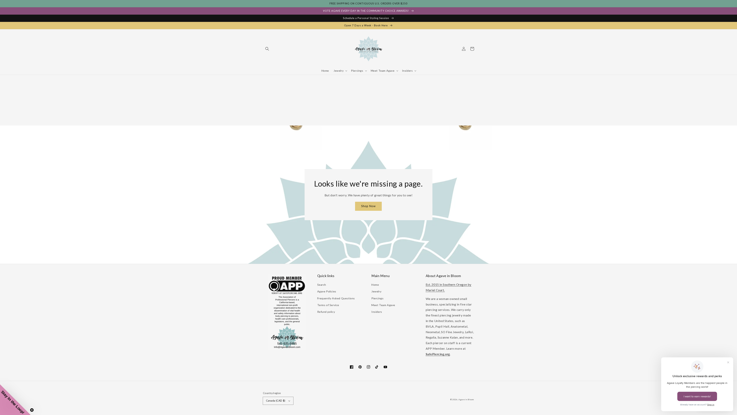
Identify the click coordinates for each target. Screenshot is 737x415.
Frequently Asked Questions (336, 298)
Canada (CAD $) (275, 400)
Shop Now (368, 206)
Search (321, 284)
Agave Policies (326, 291)
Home (375, 284)
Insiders (376, 311)
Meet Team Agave (383, 305)
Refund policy (326, 311)
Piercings (377, 298)
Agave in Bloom (466, 399)
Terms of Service (328, 305)
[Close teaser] (32, 410)
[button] (267, 49)
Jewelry (376, 291)
